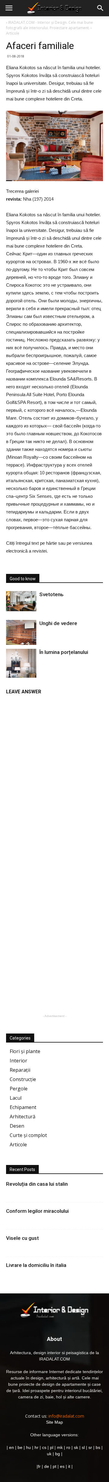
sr (90, 1447)
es (62, 1466)
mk (60, 1447)
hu (29, 1447)
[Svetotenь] (21, 601)
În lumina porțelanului (63, 652)
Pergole (19, 1088)
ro (68, 1447)
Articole (18, 1144)
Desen (17, 1126)
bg (57, 1453)
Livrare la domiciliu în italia (36, 1265)
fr (39, 1466)
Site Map (54, 1422)
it (69, 1466)
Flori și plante (25, 1051)
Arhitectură (22, 1116)
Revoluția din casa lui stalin (37, 1184)
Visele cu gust (22, 1238)
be (20, 1447)
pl (51, 1447)
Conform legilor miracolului (37, 1211)
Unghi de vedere (58, 623)
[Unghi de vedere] (21, 632)
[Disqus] (54, 773)
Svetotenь (51, 594)
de (47, 1466)
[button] (100, 8)
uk (50, 1453)
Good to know (23, 578)
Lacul (15, 1098)
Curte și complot (28, 1135)
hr (36, 1447)
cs (44, 1447)
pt (54, 1466)
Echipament (23, 1107)
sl (83, 1447)
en (11, 1447)
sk (76, 1447)
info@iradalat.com (66, 1416)
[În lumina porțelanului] (21, 669)
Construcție (23, 1079)
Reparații (20, 1070)
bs (98, 1447)
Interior (18, 1060)
